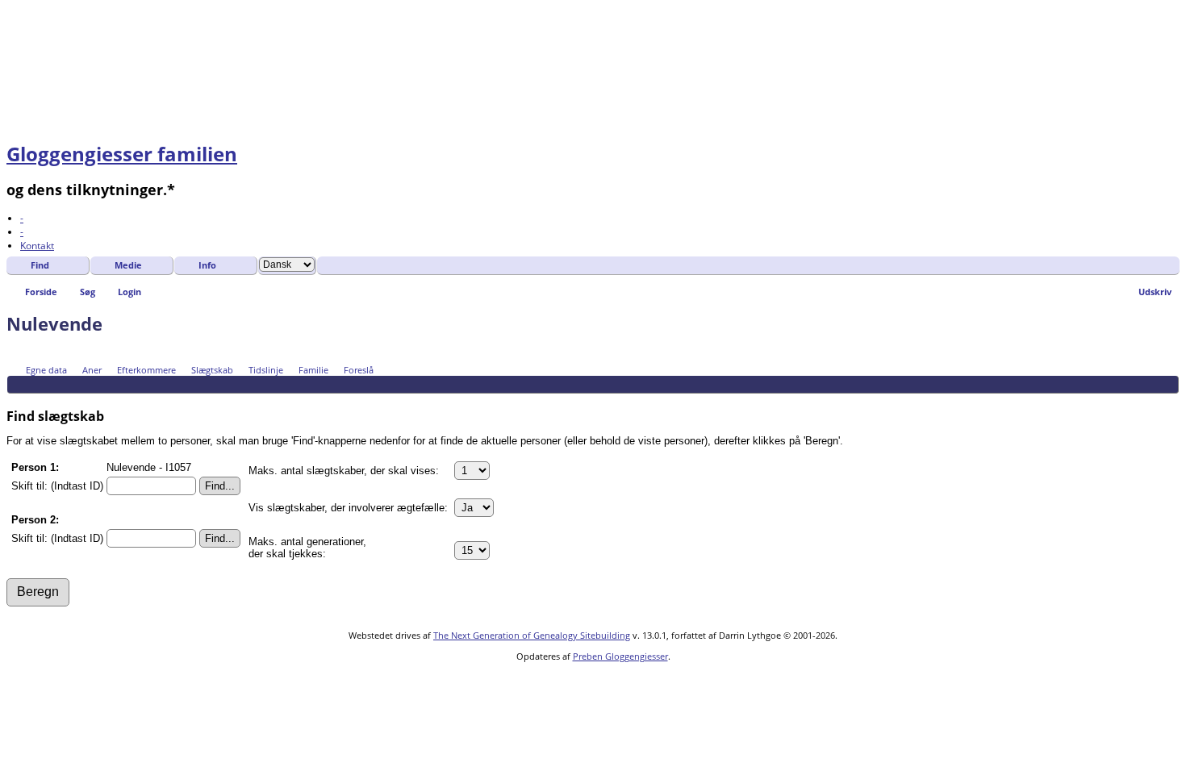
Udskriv (1154, 291)
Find (40, 265)
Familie (313, 370)
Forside (41, 291)
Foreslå (359, 370)
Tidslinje (265, 370)
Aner (92, 370)
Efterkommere (146, 370)
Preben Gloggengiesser (620, 656)
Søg (87, 291)
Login (129, 291)
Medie (128, 265)
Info (207, 265)
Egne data (46, 370)
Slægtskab (212, 370)
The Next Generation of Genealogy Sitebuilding (531, 635)
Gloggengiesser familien (121, 153)
